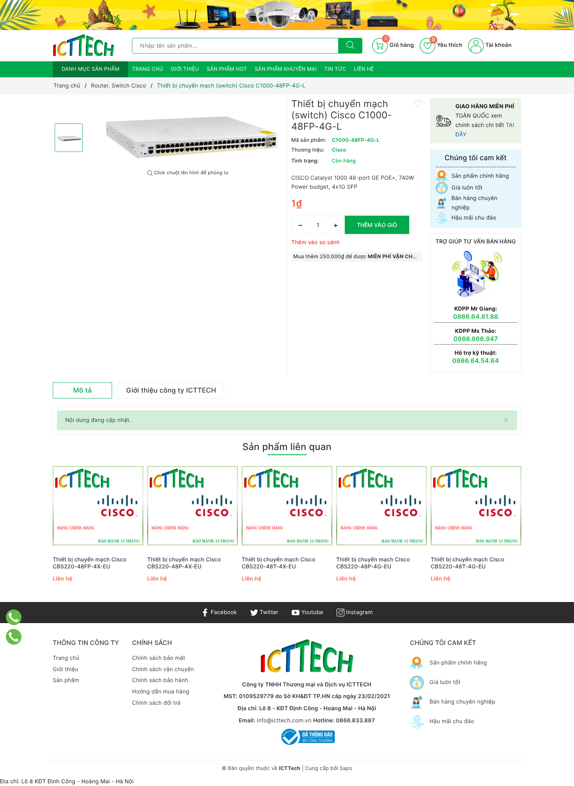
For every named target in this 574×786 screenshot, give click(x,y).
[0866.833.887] (14, 617)
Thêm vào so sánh (315, 242)
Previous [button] (31, 532)
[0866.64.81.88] (14, 637)
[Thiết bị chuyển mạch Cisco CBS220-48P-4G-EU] (381, 506)
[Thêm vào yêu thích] (418, 102)
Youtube (311, 612)
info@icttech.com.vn (284, 720)
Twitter (268, 612)
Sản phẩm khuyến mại (286, 69)
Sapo (346, 768)
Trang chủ (147, 69)
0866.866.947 (475, 339)
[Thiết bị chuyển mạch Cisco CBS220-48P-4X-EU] (192, 506)
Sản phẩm (66, 680)
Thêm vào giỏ (377, 225)
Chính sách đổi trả (156, 703)
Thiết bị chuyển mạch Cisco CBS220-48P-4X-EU (184, 563)
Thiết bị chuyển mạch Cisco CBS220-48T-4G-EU (467, 563)
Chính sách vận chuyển (163, 669)
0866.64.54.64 (475, 360)
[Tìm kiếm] (350, 46)
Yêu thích (447, 45)
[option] (188, 132)
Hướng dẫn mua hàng (160, 691)
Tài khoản (498, 45)
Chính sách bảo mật (158, 658)
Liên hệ (364, 69)
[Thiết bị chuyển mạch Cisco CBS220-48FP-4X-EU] (98, 506)
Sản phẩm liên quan (287, 446)
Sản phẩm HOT (227, 69)
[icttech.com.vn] (83, 45)
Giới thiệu (185, 69)
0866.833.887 (355, 720)
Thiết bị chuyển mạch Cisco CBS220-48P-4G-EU (373, 563)
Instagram (358, 612)
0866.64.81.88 (475, 316)
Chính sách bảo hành (160, 680)
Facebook (223, 612)
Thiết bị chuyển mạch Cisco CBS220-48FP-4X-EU (90, 563)
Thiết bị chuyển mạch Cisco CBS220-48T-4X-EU (279, 563)
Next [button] (543, 532)
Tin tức (335, 69)
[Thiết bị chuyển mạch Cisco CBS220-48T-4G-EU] (476, 506)
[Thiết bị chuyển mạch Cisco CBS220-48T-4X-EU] (287, 506)
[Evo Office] (287, 15)
